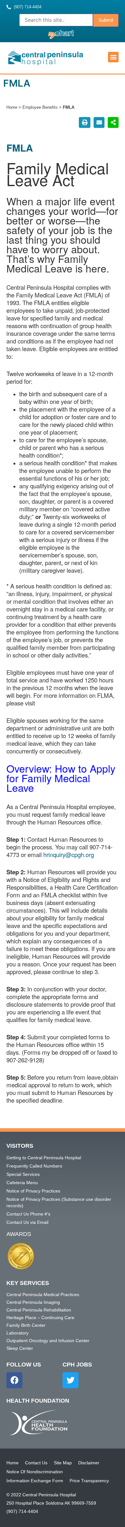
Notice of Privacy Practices (33, 1190)
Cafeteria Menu (22, 1182)
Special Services (23, 1174)
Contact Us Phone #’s (28, 1213)
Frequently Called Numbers (34, 1166)
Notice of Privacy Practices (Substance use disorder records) (58, 1202)
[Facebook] (14, 1380)
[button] (113, 57)
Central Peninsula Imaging (33, 1302)
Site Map (63, 1462)
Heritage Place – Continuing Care (40, 1317)
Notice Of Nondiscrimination (34, 1471)
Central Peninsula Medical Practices (42, 1294)
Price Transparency (89, 1480)
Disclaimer (88, 1462)
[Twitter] (71, 1380)
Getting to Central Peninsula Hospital (43, 1157)
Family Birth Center (26, 1325)
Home (11, 107)
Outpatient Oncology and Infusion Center (47, 1340)
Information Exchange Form (34, 1480)
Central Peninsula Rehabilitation (38, 1309)
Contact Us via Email (27, 1222)
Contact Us (36, 1462)
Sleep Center (19, 1348)
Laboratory (17, 1332)
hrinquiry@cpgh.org (68, 854)
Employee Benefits (40, 107)
